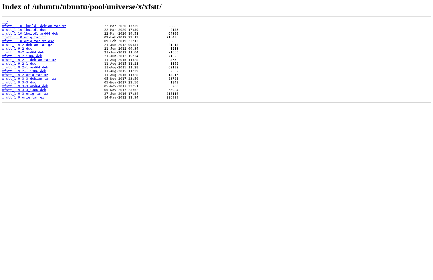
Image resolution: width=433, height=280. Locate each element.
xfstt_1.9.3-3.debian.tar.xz (29, 78)
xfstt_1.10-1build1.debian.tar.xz (34, 26)
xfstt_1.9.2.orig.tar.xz (25, 75)
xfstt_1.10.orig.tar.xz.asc (28, 41)
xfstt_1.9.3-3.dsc (19, 82)
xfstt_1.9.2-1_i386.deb (24, 71)
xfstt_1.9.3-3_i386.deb (24, 90)
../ (5, 22)
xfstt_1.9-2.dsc (17, 48)
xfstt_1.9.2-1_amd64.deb (25, 67)
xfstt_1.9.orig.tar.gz (23, 97)
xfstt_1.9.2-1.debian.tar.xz (29, 60)
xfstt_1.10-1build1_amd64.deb (30, 33)
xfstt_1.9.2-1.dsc (19, 63)
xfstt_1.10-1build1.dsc (24, 30)
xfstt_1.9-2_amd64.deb (23, 52)
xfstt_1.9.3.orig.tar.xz (25, 94)
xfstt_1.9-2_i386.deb (22, 56)
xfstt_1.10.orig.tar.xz (24, 37)
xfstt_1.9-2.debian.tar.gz (27, 45)
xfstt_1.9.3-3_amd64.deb (25, 86)
